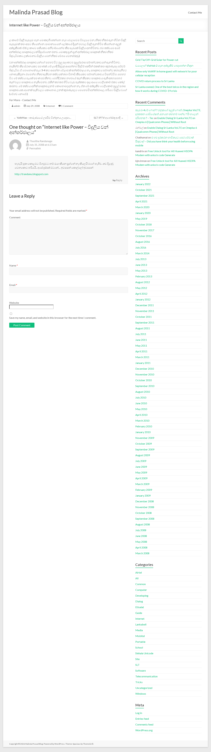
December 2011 (144, 305)
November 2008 (144, 507)
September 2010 (144, 385)
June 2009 (141, 466)
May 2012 (141, 287)
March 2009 (142, 484)
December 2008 (144, 501)
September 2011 (144, 322)
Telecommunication (146, 676)
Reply (119, 180)
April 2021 (141, 201)
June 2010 (141, 403)
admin (17, 105)
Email (13, 284)
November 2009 (144, 437)
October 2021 (143, 189)
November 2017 (144, 230)
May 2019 (141, 218)
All (136, 578)
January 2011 (143, 362)
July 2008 (140, 530)
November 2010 (144, 374)
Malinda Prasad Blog (36, 12)
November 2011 (144, 310)
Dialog (139, 601)
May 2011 (141, 345)
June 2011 (141, 339)
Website (14, 302)
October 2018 (143, 224)
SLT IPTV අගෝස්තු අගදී (108, 117)
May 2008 (141, 541)
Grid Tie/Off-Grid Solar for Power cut (156, 59)
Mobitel (140, 635)
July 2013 (140, 259)
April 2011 (141, 351)
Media (139, 630)
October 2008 (143, 512)
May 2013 (141, 270)
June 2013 (141, 264)
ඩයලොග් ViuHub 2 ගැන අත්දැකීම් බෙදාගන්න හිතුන (164, 65)
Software (140, 670)
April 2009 (141, 478)
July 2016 (140, 247)
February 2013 (143, 276)
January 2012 (143, 299)
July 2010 (140, 397)
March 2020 (142, 207)
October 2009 (143, 443)
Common (140, 584)
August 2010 (142, 391)
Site (137, 659)
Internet (50, 105)
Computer (141, 589)
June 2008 (141, 535)
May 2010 (141, 409)
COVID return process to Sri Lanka (154, 81)
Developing (141, 595)
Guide (138, 612)
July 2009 (140, 460)
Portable (140, 641)
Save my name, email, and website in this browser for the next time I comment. (52, 317)
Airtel (138, 572)
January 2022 (143, 184)
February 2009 (143, 489)
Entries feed (142, 718)
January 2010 (143, 432)
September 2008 (144, 518)
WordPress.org (144, 730)
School (139, 647)
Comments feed (144, 724)
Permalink (35, 148)
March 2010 (142, 420)
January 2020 (143, 212)
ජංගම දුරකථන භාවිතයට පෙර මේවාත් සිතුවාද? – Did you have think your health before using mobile (165, 141)
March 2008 (142, 553)
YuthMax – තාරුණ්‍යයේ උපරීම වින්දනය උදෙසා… (42, 117)
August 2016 (142, 241)
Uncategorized (143, 687)
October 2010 (143, 380)
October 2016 (143, 235)
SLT (137, 664)
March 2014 (142, 253)
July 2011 (140, 334)
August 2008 (142, 524)
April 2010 (141, 414)
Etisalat (139, 607)
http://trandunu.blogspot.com (31, 174)
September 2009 (144, 449)
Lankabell (140, 624)
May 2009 (141, 472)
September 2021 (144, 195)
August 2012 (142, 282)
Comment (14, 217)
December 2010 (144, 368)
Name (13, 265)
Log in (138, 712)
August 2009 (142, 455)
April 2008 (141, 547)
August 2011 (142, 328)
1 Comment (67, 105)
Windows (140, 693)
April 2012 (141, 293)
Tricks (139, 682)
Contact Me (195, 12)
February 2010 (143, 426)
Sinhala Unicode (144, 653)
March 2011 (142, 357)
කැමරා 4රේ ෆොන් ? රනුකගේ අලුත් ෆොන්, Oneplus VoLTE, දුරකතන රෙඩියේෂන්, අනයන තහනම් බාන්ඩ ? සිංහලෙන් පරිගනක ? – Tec (168, 113)
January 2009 (143, 495)
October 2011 (143, 316)
